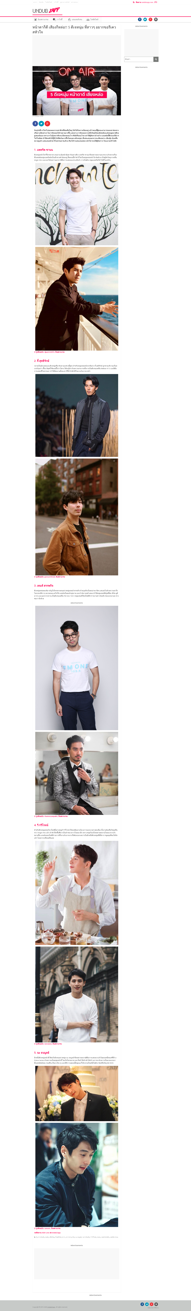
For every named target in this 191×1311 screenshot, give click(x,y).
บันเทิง (41, 2)
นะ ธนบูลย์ (78, 1237)
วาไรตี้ (56, 2)
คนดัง (47, 1237)
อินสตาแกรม (43, 19)
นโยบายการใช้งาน (153, 1308)
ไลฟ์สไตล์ (48, 2)
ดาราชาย (69, 1237)
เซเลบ (98, 1237)
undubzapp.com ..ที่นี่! (146, 2)
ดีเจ (74, 1237)
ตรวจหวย (74, 2)
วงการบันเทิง (86, 1237)
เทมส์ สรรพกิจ (105, 1237)
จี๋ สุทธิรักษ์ (58, 1237)
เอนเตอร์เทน (77, 19)
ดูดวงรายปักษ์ (64, 2)
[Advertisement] (76, 50)
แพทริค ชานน (114, 1237)
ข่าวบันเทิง (41, 1237)
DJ (36, 1237)
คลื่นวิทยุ (52, 1237)
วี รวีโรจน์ (93, 1237)
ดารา (35, 2)
